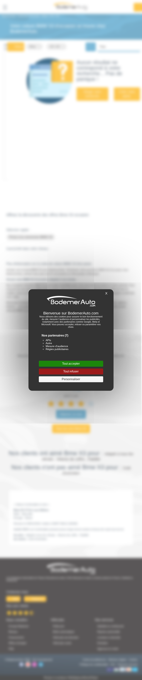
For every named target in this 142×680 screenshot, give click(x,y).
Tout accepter (71, 363)
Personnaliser (71, 379)
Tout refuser (71, 371)
